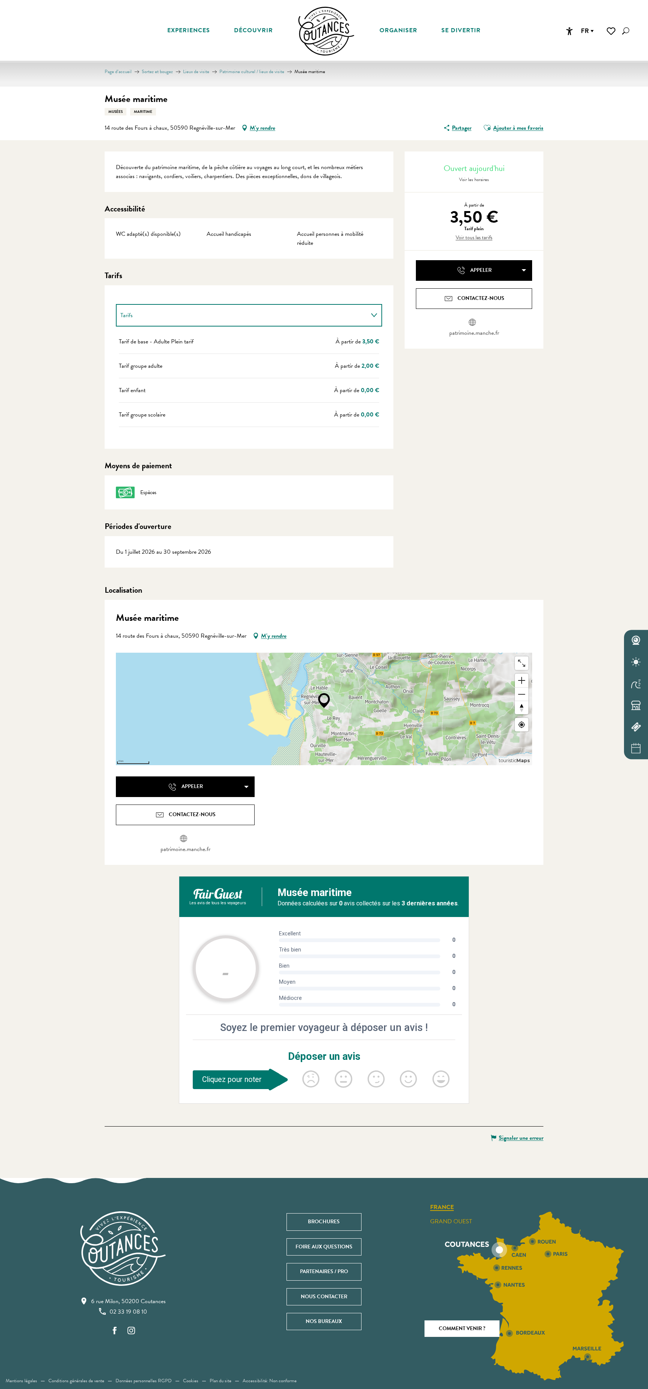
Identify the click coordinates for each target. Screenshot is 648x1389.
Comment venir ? (462, 1328)
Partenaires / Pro (324, 1271)
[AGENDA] (636, 749)
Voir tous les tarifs (474, 237)
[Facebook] (114, 1331)
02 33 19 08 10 (128, 1311)
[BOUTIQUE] (636, 705)
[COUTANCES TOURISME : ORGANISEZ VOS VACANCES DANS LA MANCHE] (326, 31)
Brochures (324, 1222)
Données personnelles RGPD (144, 1381)
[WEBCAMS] (636, 641)
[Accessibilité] (569, 31)
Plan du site (220, 1381)
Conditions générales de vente (76, 1381)
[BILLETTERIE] (636, 727)
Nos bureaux (324, 1321)
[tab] (241, 315)
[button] (625, 30)
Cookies (190, 1381)
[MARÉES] (636, 684)
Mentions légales (21, 1381)
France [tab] (442, 1207)
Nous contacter (324, 1297)
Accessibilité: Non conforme (270, 1381)
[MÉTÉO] (636, 662)
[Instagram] (131, 1331)
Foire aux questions (324, 1247)
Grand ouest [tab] (451, 1221)
